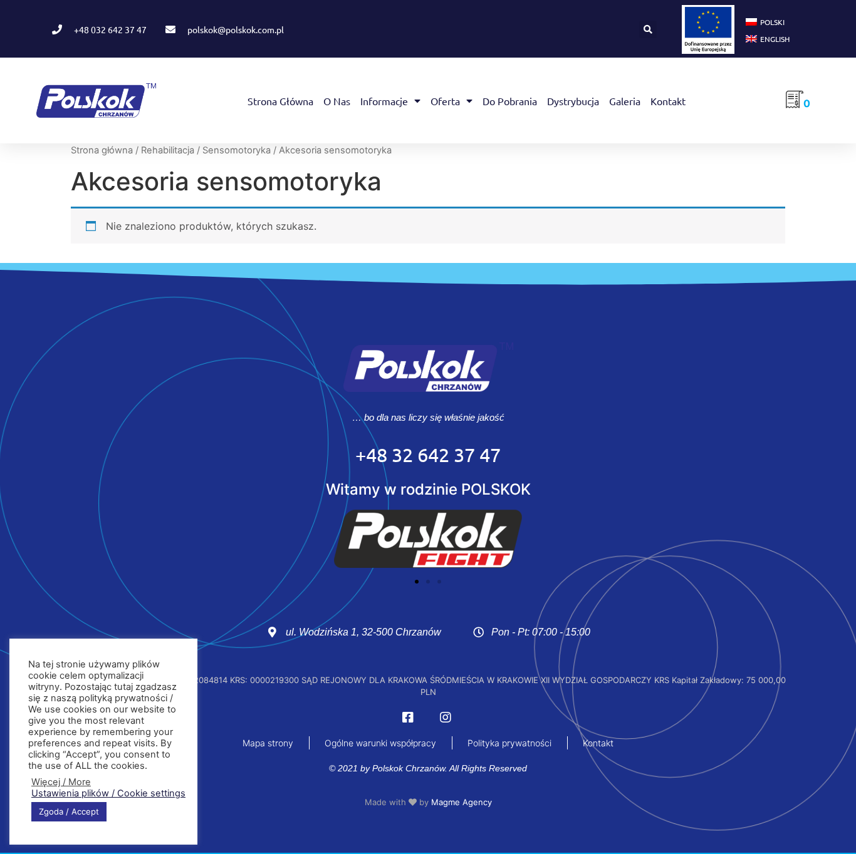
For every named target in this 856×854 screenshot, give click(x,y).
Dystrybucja (573, 101)
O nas (336, 101)
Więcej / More (61, 782)
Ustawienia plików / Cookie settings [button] (108, 793)
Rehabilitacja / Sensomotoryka (206, 150)
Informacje (384, 101)
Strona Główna (280, 101)
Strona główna (102, 150)
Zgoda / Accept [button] (69, 811)
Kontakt (668, 101)
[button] (648, 29)
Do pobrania (510, 101)
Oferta (445, 101)
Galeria (624, 101)
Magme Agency (461, 802)
